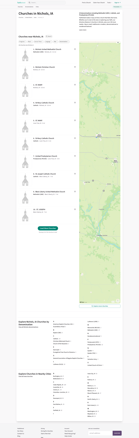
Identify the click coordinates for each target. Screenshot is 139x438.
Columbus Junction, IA (60, 392)
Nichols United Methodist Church (48, 55)
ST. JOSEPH (48, 215)
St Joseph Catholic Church (48, 179)
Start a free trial (45, 434)
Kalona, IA (91, 380)
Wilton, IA (90, 416)
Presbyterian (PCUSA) (94, 345)
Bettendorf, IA (57, 379)
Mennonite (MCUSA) (94, 328)
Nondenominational (94, 336)
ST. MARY (48, 90)
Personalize (117, 7)
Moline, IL (91, 386)
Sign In (117, 3)
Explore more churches (101, 306)
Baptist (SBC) (57, 333)
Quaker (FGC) (92, 353)
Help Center (68, 436)
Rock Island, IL (92, 405)
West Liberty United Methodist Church (48, 197)
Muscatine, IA (92, 388)
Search (49, 36)
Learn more (82, 30)
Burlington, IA (57, 376)
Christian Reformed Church (61, 341)
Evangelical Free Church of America (64, 352)
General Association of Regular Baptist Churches (68, 358)
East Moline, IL (57, 404)
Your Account (69, 431)
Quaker (90, 351)
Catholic (55, 339)
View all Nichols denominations (28, 327)
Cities (37, 7)
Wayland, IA (91, 414)
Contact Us (20, 434)
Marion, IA (91, 391)
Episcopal (56, 350)
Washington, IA (92, 411)
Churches (20, 7)
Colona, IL (56, 390)
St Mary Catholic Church (48, 108)
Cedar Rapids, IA (58, 385)
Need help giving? (70, 434)
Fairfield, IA (56, 410)
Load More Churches (48, 228)
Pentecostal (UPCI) (93, 342)
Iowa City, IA (91, 374)
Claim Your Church (99, 3)
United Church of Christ (95, 365)
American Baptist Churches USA (63, 324)
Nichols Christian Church (48, 73)
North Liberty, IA (93, 399)
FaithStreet (21, 2)
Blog (18, 436)
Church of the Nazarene (60, 344)
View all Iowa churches (26, 376)
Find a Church (86, 3)
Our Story (20, 431)
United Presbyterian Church (48, 162)
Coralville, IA (57, 387)
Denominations (29, 7)
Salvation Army (92, 359)
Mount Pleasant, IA (93, 393)
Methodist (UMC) (93, 330)
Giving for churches (47, 431)
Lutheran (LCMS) (93, 322)
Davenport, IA (57, 398)
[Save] (75, 49)
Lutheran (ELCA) (58, 364)
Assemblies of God (59, 327)
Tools (109, 3)
